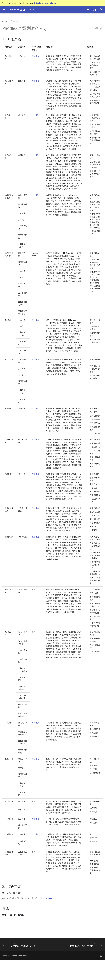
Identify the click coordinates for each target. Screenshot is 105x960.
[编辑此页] (101, 28)
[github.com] (101, 955)
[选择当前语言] (94, 9)
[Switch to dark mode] (88, 9)
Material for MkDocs (19, 956)
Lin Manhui (47, 898)
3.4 (30, 9)
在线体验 (35, 56)
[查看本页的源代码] (96, 28)
